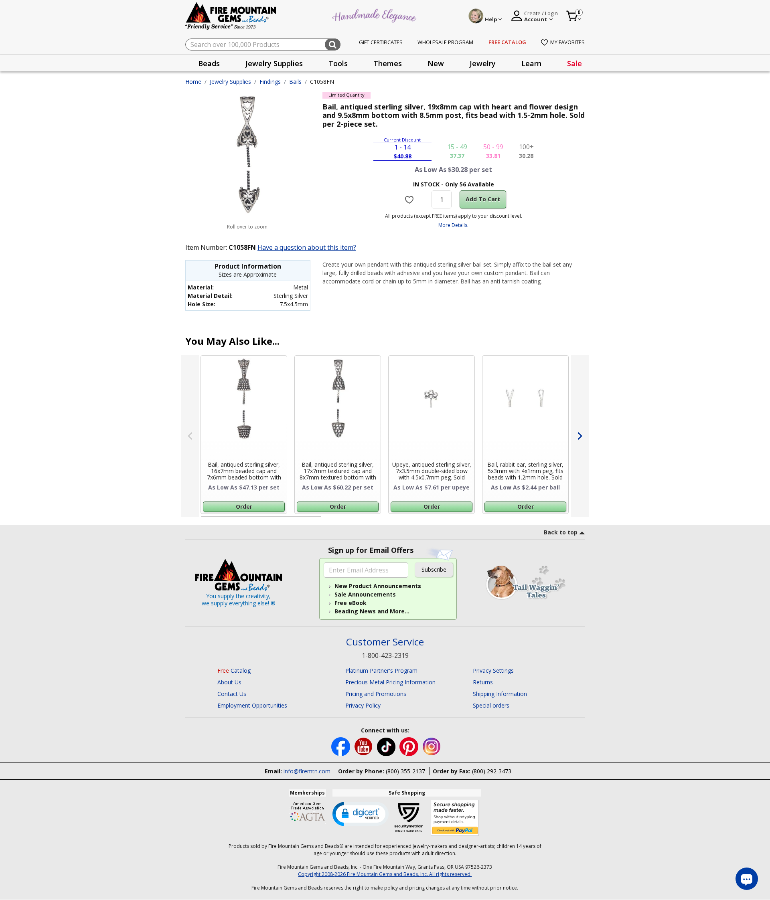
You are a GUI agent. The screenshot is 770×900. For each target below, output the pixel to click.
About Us (229, 682)
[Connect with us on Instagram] (431, 746)
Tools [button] (338, 63)
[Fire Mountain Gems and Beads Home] (231, 15)
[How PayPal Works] (455, 818)
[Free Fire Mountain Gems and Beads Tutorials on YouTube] (364, 746)
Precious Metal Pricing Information (390, 682)
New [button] (436, 63)
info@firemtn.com (307, 771)
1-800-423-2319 (385, 655)
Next (580, 436)
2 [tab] (329, 520)
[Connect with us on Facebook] (341, 746)
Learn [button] (531, 63)
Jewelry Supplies (230, 81)
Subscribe (433, 569)
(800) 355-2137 (405, 771)
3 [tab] (453, 520)
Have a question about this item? (306, 247)
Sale (574, 63)
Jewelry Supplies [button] (274, 63)
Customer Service (385, 642)
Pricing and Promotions (375, 694)
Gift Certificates (381, 42)
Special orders (491, 705)
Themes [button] (387, 63)
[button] (360, 813)
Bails (295, 81)
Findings (270, 81)
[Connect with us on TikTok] (387, 746)
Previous (190, 436)
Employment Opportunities (252, 705)
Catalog (234, 670)
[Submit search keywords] (332, 44)
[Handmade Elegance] (375, 14)
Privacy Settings (493, 670)
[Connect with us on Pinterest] (409, 746)
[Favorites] (410, 199)
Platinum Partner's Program (381, 670)
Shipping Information (500, 694)
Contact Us (231, 694)
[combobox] (262, 44)
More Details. (453, 225)
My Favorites (567, 42)
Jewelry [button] (483, 63)
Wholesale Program (445, 42)
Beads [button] (209, 63)
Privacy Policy (363, 705)
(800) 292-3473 (491, 771)
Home (193, 81)
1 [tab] (205, 520)
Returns (483, 682)
